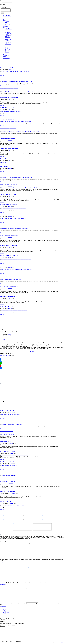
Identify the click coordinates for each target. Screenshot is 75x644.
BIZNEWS (7, 46)
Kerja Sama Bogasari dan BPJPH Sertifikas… (8, 67)
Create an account (3, 17)
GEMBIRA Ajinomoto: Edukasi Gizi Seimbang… (9, 77)
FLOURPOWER (8, 39)
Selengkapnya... (3, 539)
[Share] (32, 368)
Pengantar (7, 21)
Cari (1, 1)
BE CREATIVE (7, 31)
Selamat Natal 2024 (4, 166)
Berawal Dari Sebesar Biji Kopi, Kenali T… (8, 128)
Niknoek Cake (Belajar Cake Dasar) (6, 431)
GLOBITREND (7, 40)
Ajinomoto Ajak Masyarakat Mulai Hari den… (8, 117)
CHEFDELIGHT (8, 35)
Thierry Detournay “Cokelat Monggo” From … (9, 501)
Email (4, 339)
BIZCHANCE (7, 32)
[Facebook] (32, 359)
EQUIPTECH (7, 37)
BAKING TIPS (7, 30)
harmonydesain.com (61, 642)
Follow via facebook (6, 58)
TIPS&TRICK (7, 49)
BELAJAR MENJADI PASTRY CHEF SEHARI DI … (9, 451)
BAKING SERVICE (8, 29)
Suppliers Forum (12, 422)
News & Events (5, 26)
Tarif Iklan (7, 23)
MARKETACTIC (8, 44)
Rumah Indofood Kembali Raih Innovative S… (9, 235)
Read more (2, 75)
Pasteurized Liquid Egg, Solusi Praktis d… (8, 491)
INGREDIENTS (7, 42)
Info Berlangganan (8, 25)
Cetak (4, 338)
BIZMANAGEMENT (8, 33)
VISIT (6, 51)
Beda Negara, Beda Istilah (5, 355)
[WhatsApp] (32, 362)
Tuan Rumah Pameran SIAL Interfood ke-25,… (9, 265)
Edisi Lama (5, 54)
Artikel (4, 27)
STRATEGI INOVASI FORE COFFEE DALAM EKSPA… (10, 194)
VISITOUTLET (7, 50)
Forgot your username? (7, 16)
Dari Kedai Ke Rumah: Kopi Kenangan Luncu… (9, 88)
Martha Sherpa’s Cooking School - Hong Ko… (9, 461)
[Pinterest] (32, 366)
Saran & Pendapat (6, 55)
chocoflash (11, 453)
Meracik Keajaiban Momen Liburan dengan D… (9, 214)
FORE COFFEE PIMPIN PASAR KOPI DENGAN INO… (10, 97)
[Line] (32, 364)
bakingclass (11, 412)
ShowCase (7, 47)
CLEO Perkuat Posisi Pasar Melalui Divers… (8, 306)
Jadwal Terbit (7, 24)
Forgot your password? (7, 15)
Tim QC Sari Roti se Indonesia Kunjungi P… (8, 107)
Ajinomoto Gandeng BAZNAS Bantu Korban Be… (9, 148)
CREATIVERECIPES (8, 34)
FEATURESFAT (8, 38)
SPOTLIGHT (7, 48)
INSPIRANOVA (7, 43)
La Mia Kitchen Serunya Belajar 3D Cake (7, 481)
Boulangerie (7, 52)
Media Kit (4, 56)
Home (4, 19)
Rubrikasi (9, 334)
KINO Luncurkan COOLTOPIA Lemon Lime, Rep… (9, 255)
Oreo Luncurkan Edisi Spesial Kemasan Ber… (9, 296)
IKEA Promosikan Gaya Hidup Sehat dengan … (9, 245)
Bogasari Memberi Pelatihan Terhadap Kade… (9, 204)
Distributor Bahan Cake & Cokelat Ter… (7, 410)
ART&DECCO (7, 28)
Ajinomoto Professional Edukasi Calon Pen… (8, 184)
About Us (4, 20)
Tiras (6, 22)
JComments (32, 351)
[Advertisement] (7, 322)
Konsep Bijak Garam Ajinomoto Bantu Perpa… (9, 286)
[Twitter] (32, 361)
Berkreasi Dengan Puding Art (5, 441)
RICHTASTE (7, 45)
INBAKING (7, 41)
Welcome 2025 (3, 158)
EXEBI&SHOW (7, 36)
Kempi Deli (7, 53)
